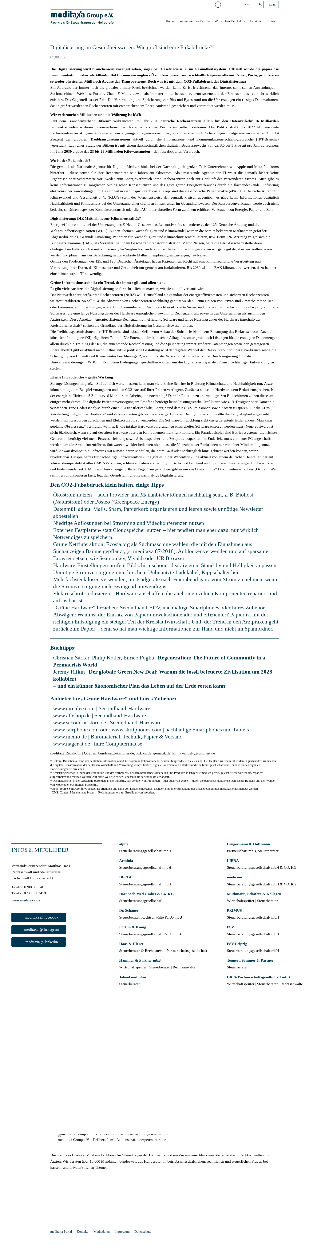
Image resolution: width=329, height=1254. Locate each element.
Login (272, 4)
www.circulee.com (74, 708)
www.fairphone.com (76, 730)
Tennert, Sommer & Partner (250, 960)
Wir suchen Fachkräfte (230, 21)
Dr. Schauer (128, 910)
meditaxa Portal (61, 1231)
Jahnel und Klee (132, 977)
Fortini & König (132, 927)
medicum (234, 877)
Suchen (261, 5)
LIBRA (233, 861)
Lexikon (255, 21)
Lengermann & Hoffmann (248, 844)
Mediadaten (101, 1231)
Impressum (122, 1231)
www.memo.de (70, 737)
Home (170, 21)
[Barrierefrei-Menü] (218, 5)
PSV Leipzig (237, 944)
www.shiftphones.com (136, 730)
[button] (226, 4)
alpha (123, 844)
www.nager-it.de (71, 744)
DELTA (125, 877)
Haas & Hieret (131, 944)
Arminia (126, 861)
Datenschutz (142, 1231)
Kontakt (271, 21)
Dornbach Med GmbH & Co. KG (147, 894)
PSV (230, 927)
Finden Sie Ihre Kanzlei (194, 21)
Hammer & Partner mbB (140, 960)
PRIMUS (234, 910)
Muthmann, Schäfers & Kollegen (254, 894)
